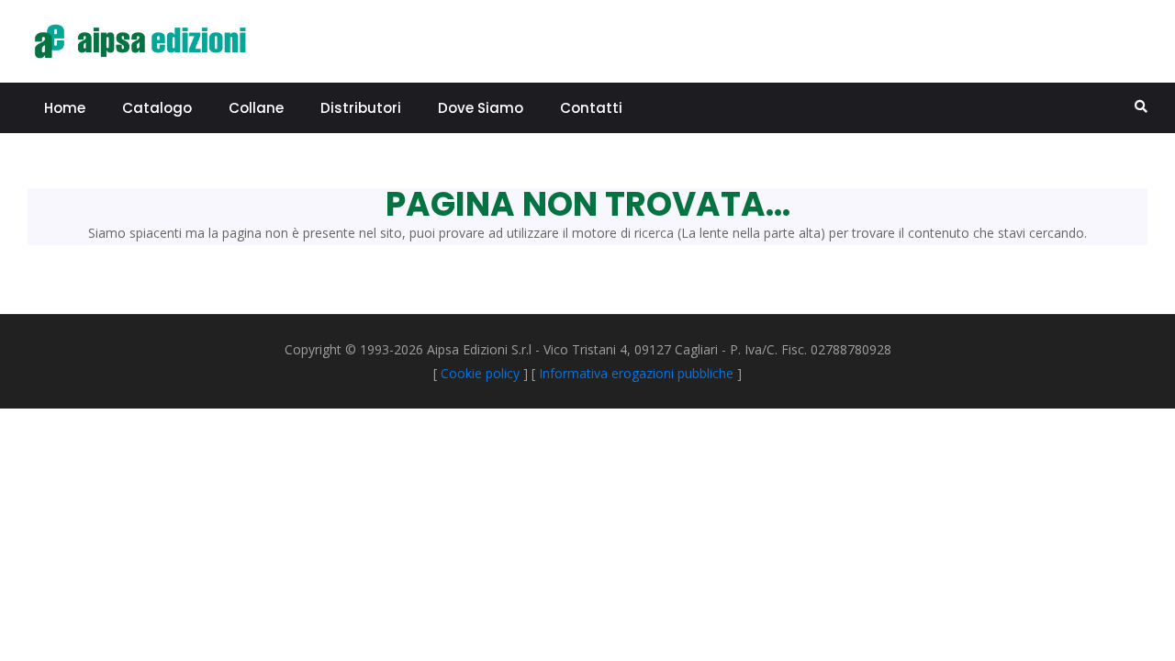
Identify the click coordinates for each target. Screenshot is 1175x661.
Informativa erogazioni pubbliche (636, 373)
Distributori (360, 108)
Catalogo (157, 108)
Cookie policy (480, 373)
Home (64, 108)
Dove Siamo (480, 108)
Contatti (591, 108)
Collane (256, 108)
